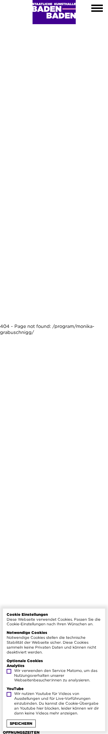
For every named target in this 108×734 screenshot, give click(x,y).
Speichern (21, 723)
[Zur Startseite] (54, 12)
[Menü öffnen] (97, 9)
